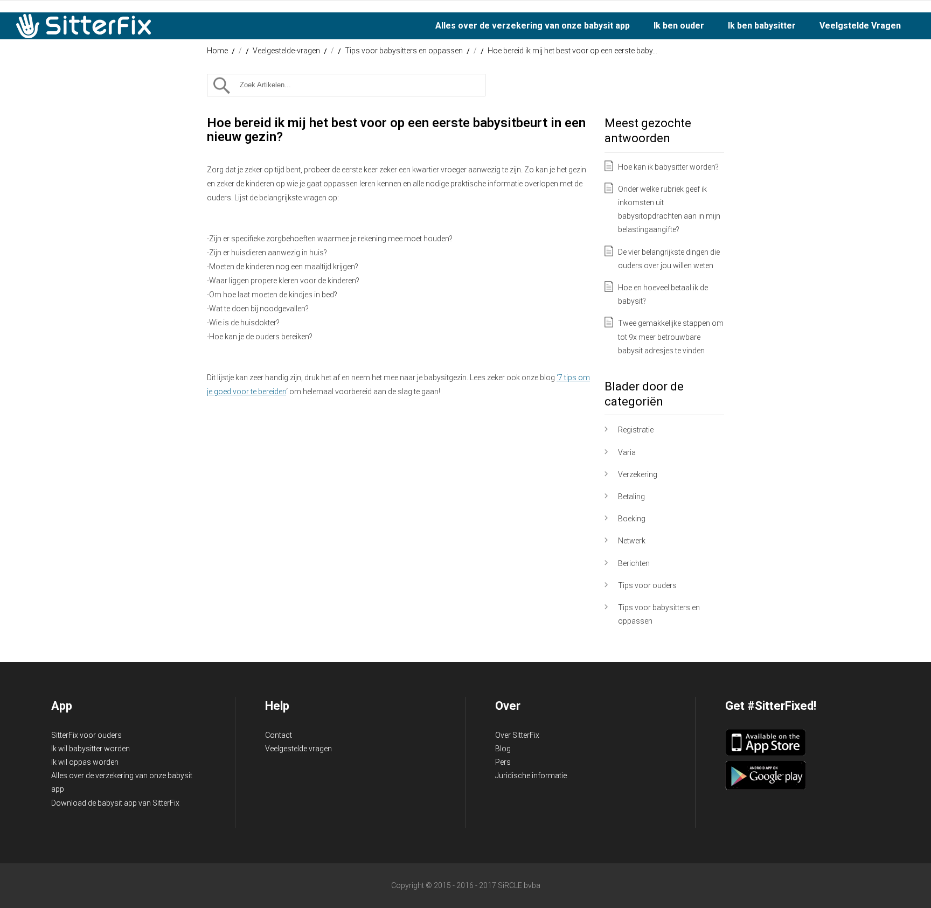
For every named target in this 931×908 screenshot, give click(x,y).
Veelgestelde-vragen (286, 50)
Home (217, 50)
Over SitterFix (517, 735)
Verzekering (637, 474)
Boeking (631, 518)
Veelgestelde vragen (298, 748)
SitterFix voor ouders (86, 735)
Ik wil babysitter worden (90, 748)
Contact (278, 735)
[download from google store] (765, 787)
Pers (503, 762)
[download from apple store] (765, 753)
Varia (627, 452)
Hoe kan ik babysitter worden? (668, 167)
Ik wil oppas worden (85, 762)
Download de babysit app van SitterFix (115, 803)
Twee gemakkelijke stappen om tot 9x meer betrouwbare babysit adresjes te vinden (671, 336)
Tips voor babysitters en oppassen (404, 50)
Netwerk (631, 540)
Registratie (636, 429)
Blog (503, 748)
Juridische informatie (531, 775)
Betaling (631, 496)
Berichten (634, 563)
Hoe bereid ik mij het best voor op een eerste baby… (572, 50)
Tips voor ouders (647, 585)
